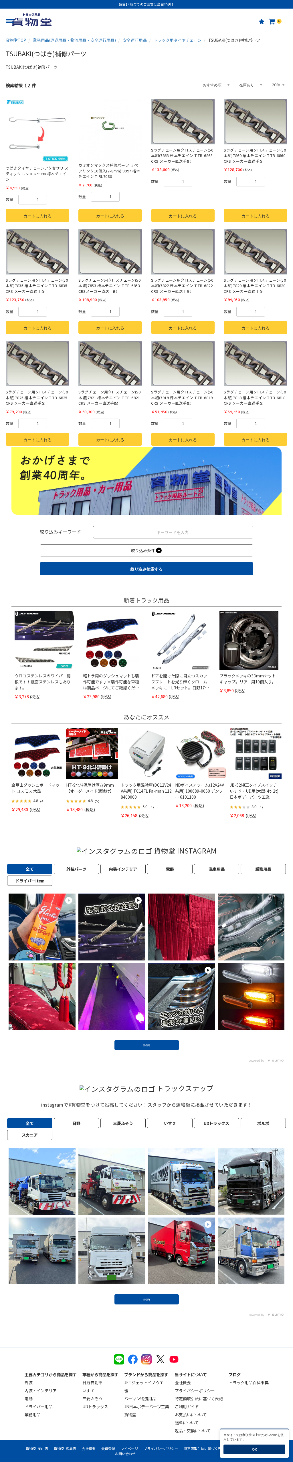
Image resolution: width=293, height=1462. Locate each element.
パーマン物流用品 (140, 1398)
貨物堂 (130, 1414)
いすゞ (88, 1390)
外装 (29, 1382)
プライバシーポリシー (195, 1390)
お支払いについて (191, 1414)
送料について (187, 1422)
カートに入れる (37, 215)
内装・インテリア (41, 1390)
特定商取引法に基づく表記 (199, 1398)
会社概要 (183, 1382)
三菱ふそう (92, 1398)
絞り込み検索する (146, 568)
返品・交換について (193, 1430)
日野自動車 (92, 1382)
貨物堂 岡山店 (37, 1448)
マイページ (129, 1448)
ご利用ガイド (187, 1406)
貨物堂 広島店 (65, 1448)
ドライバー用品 (39, 1406)
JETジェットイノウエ (144, 1382)
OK (254, 1449)
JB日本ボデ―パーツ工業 (146, 1406)
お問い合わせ (125, 1453)
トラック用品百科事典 (249, 1382)
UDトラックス (95, 1406)
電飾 (29, 1398)
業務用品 (33, 1414)
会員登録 (108, 1448)
